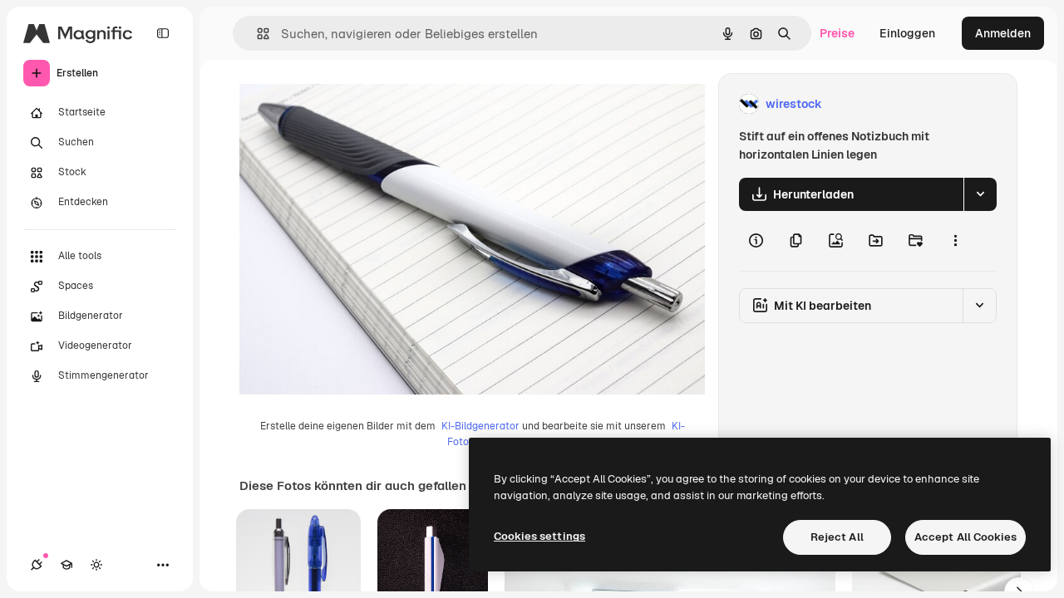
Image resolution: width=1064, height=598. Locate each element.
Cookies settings (539, 536)
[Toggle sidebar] (163, 33)
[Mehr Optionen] (955, 240)
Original (346, 104)
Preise (837, 33)
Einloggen (907, 33)
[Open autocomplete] (256, 33)
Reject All (837, 537)
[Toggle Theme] (96, 564)
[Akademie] (66, 564)
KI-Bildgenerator (480, 426)
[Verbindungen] (36, 564)
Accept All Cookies (965, 537)
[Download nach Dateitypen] (980, 194)
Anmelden (1003, 33)
